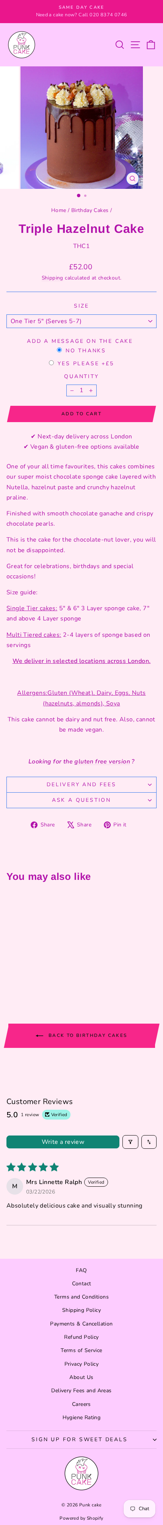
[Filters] (130, 1142)
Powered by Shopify (81, 1518)
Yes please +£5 (86, 363)
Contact (81, 1283)
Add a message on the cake (80, 341)
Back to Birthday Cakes (86, 1035)
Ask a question (81, 800)
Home (58, 210)
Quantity (81, 376)
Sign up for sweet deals (79, 1439)
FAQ (81, 1270)
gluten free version (102, 761)
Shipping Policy (81, 1310)
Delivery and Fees (81, 784)
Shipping (52, 277)
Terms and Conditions (81, 1296)
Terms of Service (81, 1350)
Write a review (63, 1142)
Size (81, 305)
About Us (81, 1377)
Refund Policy (81, 1337)
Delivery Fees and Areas (81, 1390)
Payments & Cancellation (81, 1323)
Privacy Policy (81, 1364)
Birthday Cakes (90, 210)
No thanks (86, 350)
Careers (81, 1404)
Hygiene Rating (82, 1417)
